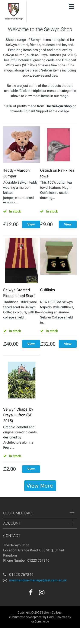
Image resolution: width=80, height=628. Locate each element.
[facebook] (30, 592)
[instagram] (41, 592)
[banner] (40, 485)
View (31, 224)
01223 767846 (21, 574)
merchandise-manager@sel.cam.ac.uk (38, 580)
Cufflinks (47, 290)
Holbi (50, 617)
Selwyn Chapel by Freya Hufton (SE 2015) (18, 415)
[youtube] (51, 594)
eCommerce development (26, 617)
